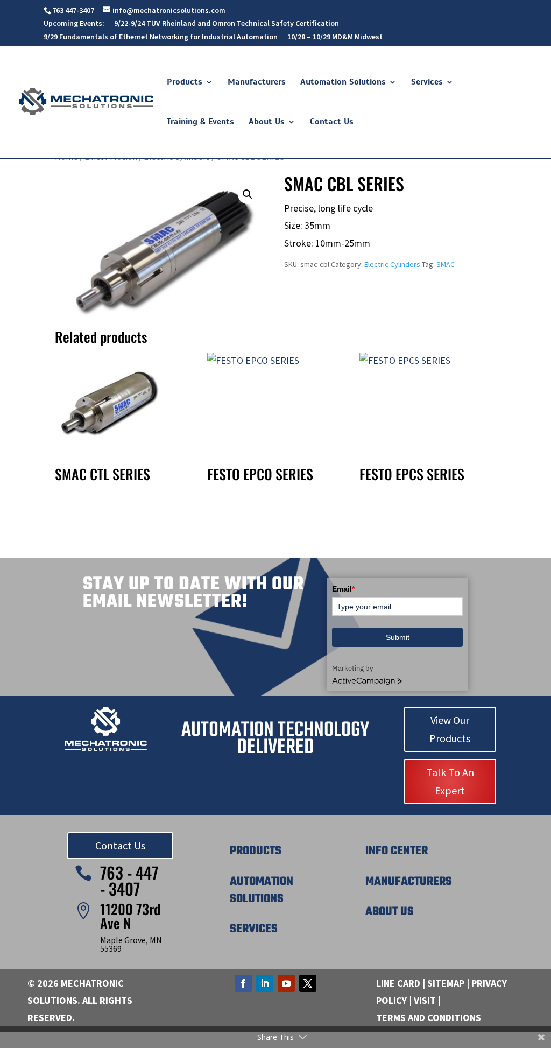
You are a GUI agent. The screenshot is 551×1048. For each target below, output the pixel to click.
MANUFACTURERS (408, 882)
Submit (397, 637)
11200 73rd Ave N (130, 915)
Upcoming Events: (74, 23)
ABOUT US (389, 912)
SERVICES (254, 929)
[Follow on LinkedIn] (264, 983)
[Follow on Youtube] (286, 983)
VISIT (425, 1000)
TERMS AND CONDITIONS (428, 1017)
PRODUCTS (255, 851)
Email (343, 589)
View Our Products (449, 729)
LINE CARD (398, 983)
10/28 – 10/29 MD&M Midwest (335, 37)
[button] (247, 194)
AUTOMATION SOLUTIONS (261, 890)
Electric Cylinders (392, 264)
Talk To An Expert (450, 781)
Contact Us (120, 845)
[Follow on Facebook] (243, 983)
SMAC (445, 264)
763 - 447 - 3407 (129, 880)
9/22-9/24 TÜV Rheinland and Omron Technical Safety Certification (226, 23)
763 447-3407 (73, 10)
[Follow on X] (307, 983)
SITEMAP (445, 983)
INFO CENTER (396, 851)
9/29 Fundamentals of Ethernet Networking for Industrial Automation (161, 37)
